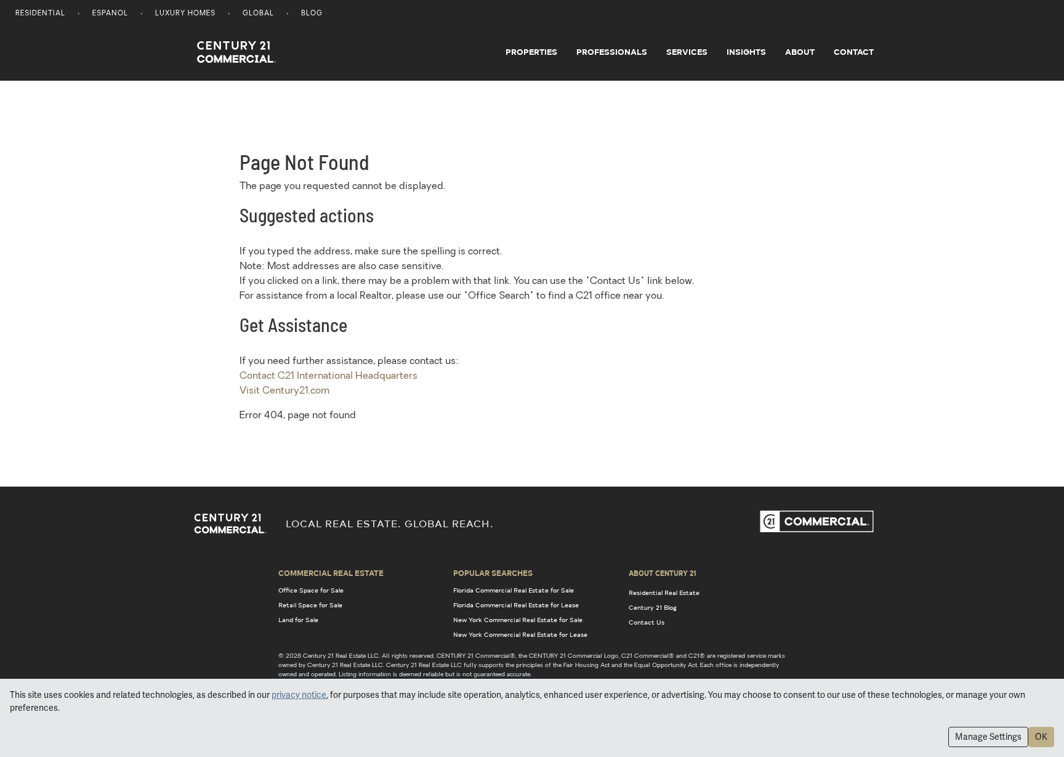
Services (686, 52)
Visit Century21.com (284, 391)
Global (258, 13)
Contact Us (646, 622)
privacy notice (299, 694)
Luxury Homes (185, 13)
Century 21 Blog (653, 607)
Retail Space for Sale (310, 605)
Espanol (110, 13)
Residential (40, 13)
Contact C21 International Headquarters (328, 376)
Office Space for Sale (311, 590)
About (800, 52)
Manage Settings (988, 736)
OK (1041, 736)
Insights (746, 52)
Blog (312, 13)
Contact (854, 52)
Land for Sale (298, 619)
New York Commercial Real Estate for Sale (517, 619)
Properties (531, 52)
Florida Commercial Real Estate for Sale (513, 590)
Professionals (611, 52)
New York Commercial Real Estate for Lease (520, 634)
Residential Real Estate (664, 592)
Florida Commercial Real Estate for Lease (516, 605)
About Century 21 (662, 573)
